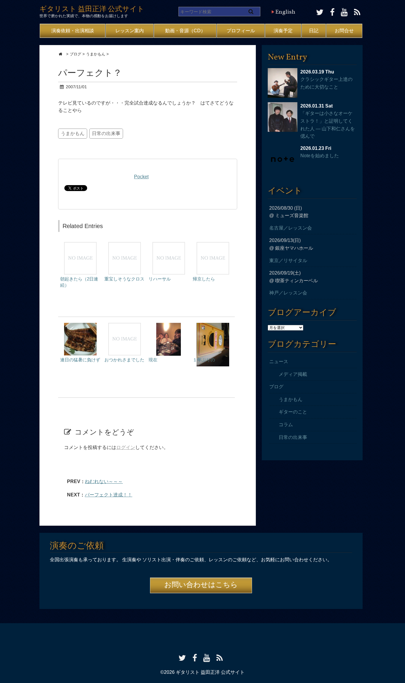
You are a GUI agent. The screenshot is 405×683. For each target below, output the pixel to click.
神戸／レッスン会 (288, 292)
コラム (286, 424)
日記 (313, 30)
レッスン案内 (129, 30)
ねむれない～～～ (104, 481)
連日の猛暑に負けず (80, 359)
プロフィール (241, 30)
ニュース (278, 361)
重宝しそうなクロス (124, 278)
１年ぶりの (204, 359)
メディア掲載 (293, 374)
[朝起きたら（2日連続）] (80, 244)
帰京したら (204, 278)
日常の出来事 (106, 133)
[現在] (168, 325)
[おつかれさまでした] (124, 325)
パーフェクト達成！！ (108, 494)
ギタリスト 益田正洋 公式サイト (91, 9)
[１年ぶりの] (213, 325)
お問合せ (344, 30)
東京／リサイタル (288, 260)
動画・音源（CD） (185, 30)
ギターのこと (293, 411)
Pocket (141, 176)
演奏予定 (283, 30)
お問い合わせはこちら (201, 585)
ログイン (125, 447)
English (285, 12)
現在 (153, 359)
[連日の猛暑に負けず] (80, 325)
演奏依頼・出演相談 (72, 30)
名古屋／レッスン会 (290, 227)
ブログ (276, 386)
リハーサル (160, 278)
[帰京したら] (213, 244)
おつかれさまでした (124, 359)
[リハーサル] (168, 244)
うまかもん (72, 133)
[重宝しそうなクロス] (124, 244)
